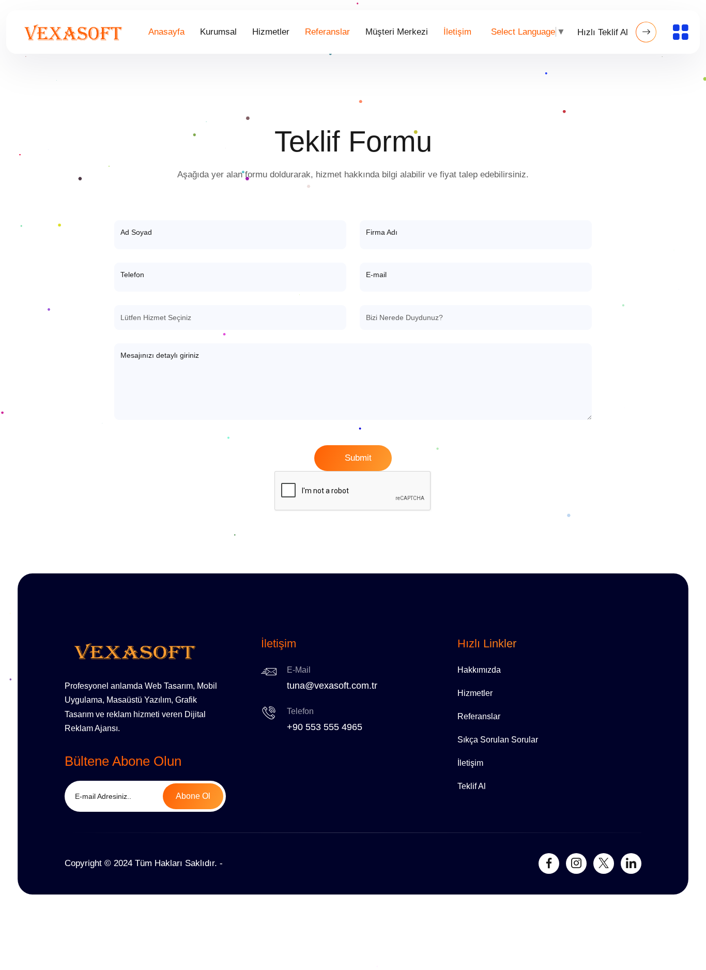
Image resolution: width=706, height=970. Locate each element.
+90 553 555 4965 (324, 727)
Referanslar (327, 32)
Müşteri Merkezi (396, 32)
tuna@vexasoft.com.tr (332, 685)
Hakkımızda (479, 669)
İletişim (457, 32)
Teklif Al (471, 786)
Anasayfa (166, 32)
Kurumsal (218, 32)
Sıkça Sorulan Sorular (497, 739)
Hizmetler (270, 32)
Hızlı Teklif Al (604, 32)
